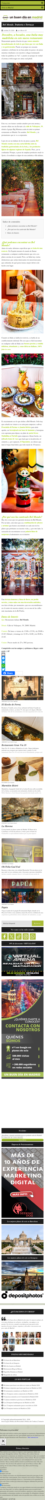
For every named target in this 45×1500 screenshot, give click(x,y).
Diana (11, 863)
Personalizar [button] (23, 1437)
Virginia (12, 782)
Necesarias (5, 1471)
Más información (33, 1437)
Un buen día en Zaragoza (11, 1363)
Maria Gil (23, 30)
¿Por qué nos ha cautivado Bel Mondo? (21, 229)
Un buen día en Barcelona (12, 1360)
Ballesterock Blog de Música (13, 1369)
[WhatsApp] (23, 666)
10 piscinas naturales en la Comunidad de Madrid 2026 (21, 1397)
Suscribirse (22, 1140)
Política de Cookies (31, 1421)
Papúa (5, 907)
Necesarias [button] (3, 1469)
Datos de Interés (13, 233)
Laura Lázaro (13, 823)
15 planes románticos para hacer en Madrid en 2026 (20, 1400)
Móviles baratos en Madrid (12, 1366)
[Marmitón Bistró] (22, 769)
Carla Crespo (13, 742)
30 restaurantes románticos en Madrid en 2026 (18, 1391)
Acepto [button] (7, 1437)
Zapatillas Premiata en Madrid (13, 1372)
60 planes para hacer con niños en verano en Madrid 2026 (22, 1385)
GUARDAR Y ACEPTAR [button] (7, 1499)
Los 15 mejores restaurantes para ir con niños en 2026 (20, 1405)
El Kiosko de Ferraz (11, 704)
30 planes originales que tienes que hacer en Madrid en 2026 (23, 1388)
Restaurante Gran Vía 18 (14, 745)
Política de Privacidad (17, 1421)
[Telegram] (23, 662)
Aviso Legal (5, 1421)
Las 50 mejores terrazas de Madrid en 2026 (17, 1408)
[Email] (23, 654)
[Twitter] (23, 669)
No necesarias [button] (4, 1483)
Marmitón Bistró (10, 785)
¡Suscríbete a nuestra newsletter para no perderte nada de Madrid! (22, 1135)
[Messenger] (23, 658)
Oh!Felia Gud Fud (11, 866)
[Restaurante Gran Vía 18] (22, 729)
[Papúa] (22, 891)
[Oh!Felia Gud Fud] (22, 850)
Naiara (12, 904)
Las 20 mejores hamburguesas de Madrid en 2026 (19, 1402)
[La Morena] (22, 810)
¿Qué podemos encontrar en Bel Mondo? (22, 226)
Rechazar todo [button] (14, 1437)
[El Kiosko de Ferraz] (22, 688)
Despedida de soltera (10, 1375)
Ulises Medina (13, 701)
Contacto (41, 1421)
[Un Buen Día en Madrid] (22, 20)
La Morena (7, 826)
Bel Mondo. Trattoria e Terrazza (18, 24)
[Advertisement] (22, 1105)
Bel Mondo (24, 619)
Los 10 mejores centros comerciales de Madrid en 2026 (21, 1394)
